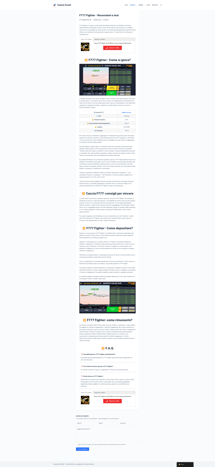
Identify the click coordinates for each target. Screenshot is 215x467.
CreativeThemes (89, 464)
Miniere (141, 5)
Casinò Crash (64, 5)
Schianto (132, 5)
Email (101, 423)
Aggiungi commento (83, 429)
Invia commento (82, 449)
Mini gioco (155, 5)
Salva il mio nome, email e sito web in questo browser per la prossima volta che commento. (102, 444)
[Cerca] (161, 5)
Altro (148, 5)
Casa (126, 5)
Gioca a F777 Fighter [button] (86, 39)
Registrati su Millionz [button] (99, 39)
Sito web (123, 423)
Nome (79, 423)
